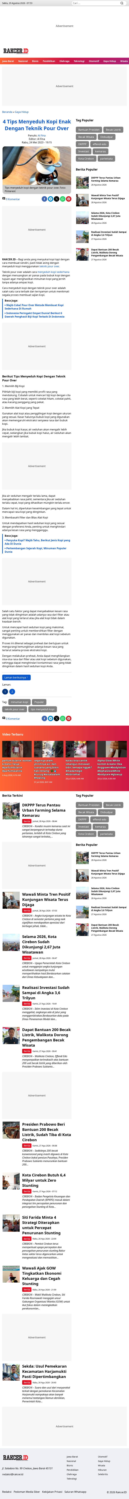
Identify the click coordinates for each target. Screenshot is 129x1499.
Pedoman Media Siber (27, 1491)
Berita (27, 821)
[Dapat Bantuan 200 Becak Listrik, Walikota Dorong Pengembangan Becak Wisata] (82, 254)
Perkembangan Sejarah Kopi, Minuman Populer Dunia (35, 550)
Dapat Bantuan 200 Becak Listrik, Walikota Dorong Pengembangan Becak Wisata (107, 252)
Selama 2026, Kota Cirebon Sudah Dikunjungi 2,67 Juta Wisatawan (105, 215)
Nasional (23, 61)
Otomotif (94, 61)
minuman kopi (19, 702)
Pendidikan (49, 61)
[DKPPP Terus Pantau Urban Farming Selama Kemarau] (82, 182)
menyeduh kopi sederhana (53, 272)
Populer (39, 702)
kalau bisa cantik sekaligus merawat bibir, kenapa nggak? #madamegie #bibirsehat (79, 767)
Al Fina (42, 135)
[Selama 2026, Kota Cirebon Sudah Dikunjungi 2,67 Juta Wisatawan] (82, 217)
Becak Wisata (86, 137)
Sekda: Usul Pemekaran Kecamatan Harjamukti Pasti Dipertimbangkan (44, 1371)
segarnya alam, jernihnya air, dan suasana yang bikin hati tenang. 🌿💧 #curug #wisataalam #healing (47, 769)
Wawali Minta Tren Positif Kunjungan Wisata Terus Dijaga (108, 197)
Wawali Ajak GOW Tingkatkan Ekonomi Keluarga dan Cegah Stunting (41, 1275)
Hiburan (102, 1469)
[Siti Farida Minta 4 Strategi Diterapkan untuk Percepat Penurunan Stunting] (11, 1223)
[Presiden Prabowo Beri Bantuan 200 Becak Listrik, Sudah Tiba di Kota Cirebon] (11, 1130)
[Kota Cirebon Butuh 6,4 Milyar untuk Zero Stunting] (11, 1180)
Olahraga (64, 61)
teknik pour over (49, 266)
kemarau (100, 151)
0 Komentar (12, 199)
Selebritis (103, 1474)
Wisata (124, 61)
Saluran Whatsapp (75, 1491)
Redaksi (6, 1491)
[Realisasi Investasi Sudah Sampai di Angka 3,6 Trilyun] (82, 236)
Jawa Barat (8, 61)
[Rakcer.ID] (16, 51)
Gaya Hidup (109, 61)
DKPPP (82, 144)
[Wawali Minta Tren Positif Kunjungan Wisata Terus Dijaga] (82, 200)
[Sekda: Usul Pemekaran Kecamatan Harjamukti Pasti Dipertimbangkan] (11, 1372)
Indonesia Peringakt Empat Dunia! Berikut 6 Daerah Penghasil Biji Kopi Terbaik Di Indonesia (34, 314)
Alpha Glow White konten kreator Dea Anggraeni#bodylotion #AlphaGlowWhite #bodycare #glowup (111, 767)
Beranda (7, 112)
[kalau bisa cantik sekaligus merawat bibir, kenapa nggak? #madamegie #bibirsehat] (80, 749)
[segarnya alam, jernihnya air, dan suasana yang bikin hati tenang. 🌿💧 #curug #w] (49, 749)
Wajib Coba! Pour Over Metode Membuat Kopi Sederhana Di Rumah (34, 306)
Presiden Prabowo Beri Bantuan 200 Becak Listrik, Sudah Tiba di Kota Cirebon (46, 1132)
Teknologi (79, 61)
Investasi (83, 151)
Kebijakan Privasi (52, 1491)
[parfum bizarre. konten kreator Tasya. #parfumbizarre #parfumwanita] (17, 749)
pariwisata (106, 158)
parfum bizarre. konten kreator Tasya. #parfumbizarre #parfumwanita (17, 766)
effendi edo (99, 144)
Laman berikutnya (15, 677)
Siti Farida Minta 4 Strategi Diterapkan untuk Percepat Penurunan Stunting (41, 1225)
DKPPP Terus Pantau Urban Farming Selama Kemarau (106, 179)
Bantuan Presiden (89, 129)
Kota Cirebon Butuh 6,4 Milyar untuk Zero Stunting (44, 1180)
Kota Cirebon (86, 158)
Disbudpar (106, 137)
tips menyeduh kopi (42, 709)
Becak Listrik (113, 129)
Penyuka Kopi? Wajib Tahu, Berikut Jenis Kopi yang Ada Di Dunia (37, 542)
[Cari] (122, 3)
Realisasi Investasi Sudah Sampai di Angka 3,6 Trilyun (108, 233)
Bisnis (35, 61)
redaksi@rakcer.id (12, 1474)
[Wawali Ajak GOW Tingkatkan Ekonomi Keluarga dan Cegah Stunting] (11, 1274)
